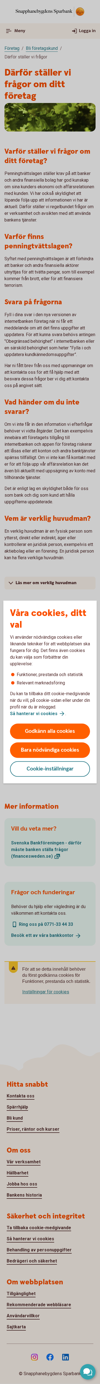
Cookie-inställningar (50, 769)
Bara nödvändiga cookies (50, 750)
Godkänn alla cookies (50, 731)
